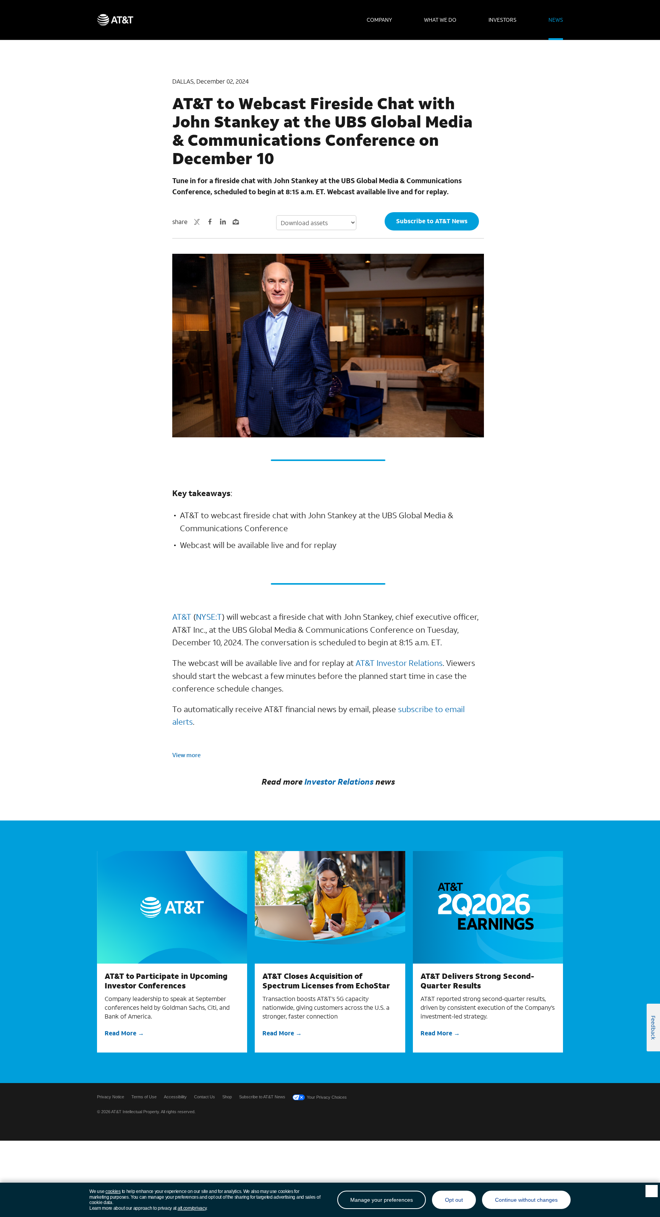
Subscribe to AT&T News (431, 221)
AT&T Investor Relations (399, 663)
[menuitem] (379, 20)
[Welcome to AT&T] (115, 20)
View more (186, 755)
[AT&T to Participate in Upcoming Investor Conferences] (172, 907)
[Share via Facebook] (210, 222)
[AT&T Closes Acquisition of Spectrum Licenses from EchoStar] (330, 907)
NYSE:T (209, 616)
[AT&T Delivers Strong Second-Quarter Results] (488, 907)
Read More (120, 1033)
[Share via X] (197, 222)
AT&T (181, 616)
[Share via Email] (236, 222)
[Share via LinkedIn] (223, 222)
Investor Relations (339, 781)
